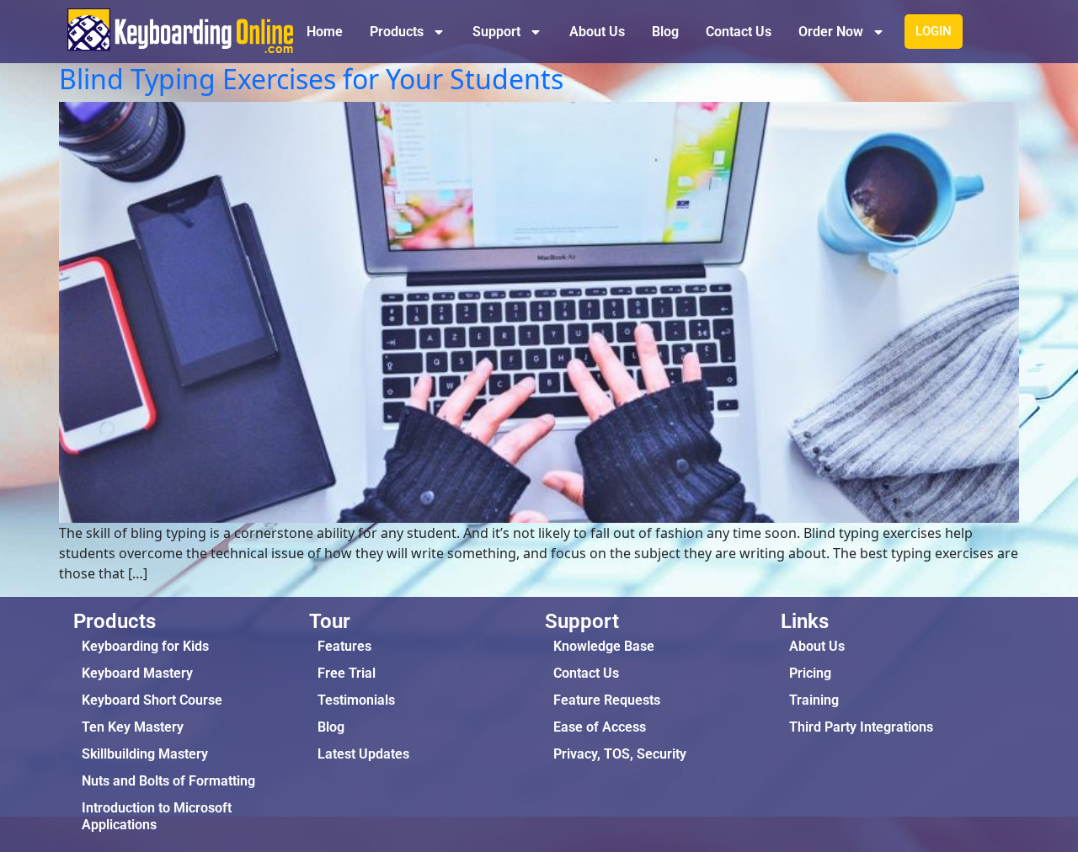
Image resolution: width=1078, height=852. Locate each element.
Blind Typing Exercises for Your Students (311, 79)
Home (325, 32)
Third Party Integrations (861, 727)
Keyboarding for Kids (145, 646)
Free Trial (347, 673)
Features (344, 646)
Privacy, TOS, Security (619, 754)
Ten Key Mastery (133, 727)
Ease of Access (599, 727)
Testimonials (356, 700)
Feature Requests (606, 700)
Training (814, 700)
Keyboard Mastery (137, 673)
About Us (597, 32)
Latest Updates (363, 754)
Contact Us (738, 32)
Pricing (810, 673)
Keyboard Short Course (152, 700)
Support (496, 32)
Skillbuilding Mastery (145, 754)
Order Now (830, 32)
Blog (665, 32)
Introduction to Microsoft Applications (157, 816)
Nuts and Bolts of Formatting (168, 781)
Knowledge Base (603, 646)
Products (397, 32)
